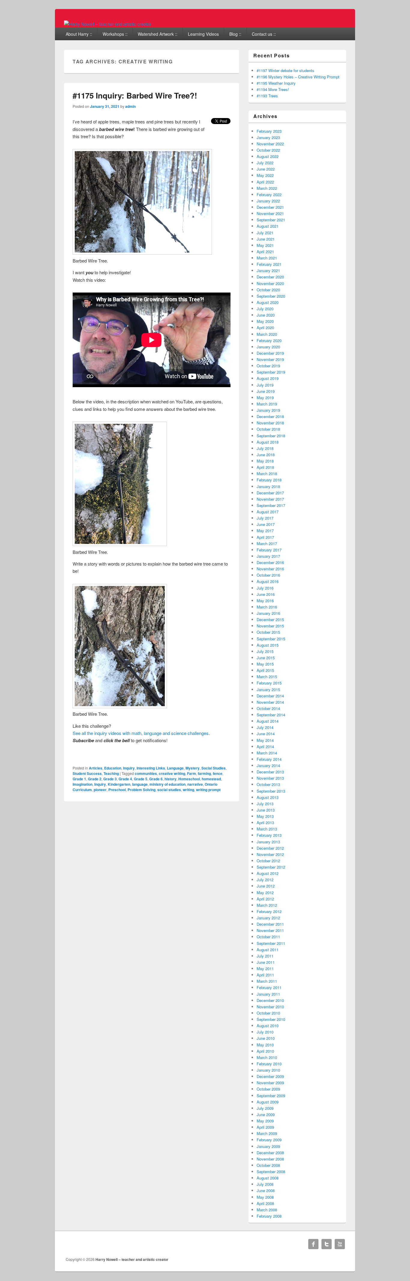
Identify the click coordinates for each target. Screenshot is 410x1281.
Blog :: (235, 34)
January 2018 (268, 486)
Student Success (87, 773)
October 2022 (268, 150)
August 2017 (268, 512)
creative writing (172, 773)
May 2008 (265, 1197)
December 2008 (270, 1152)
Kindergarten (119, 784)
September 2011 (271, 943)
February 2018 (269, 480)
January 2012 (268, 918)
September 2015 (271, 639)
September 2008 (271, 1171)
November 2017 (270, 499)
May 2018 (265, 461)
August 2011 (268, 949)
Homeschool (189, 779)
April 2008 (265, 1203)
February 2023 (269, 131)
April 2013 (265, 822)
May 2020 (265, 321)
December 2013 (270, 772)
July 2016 (265, 588)
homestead (211, 779)
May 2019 (265, 397)
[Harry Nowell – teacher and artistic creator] (107, 24)
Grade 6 (156, 779)
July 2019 (265, 385)
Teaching (111, 773)
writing (188, 789)
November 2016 (270, 569)
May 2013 (265, 816)
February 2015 (269, 683)
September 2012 (271, 867)
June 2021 (266, 239)
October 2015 (268, 632)
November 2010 (270, 1006)
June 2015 (266, 657)
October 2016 (268, 575)
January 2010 (268, 1070)
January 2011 (268, 994)
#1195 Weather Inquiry (276, 83)
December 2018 (270, 416)
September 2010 (271, 1019)
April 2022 (265, 182)
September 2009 (271, 1095)
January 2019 (268, 410)
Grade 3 (110, 779)
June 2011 (266, 962)
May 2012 (265, 892)
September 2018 (271, 436)
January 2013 (268, 842)
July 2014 (265, 727)
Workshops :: (115, 34)
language (140, 784)
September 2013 (271, 791)
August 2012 (268, 873)
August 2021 (268, 226)
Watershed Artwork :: (157, 34)
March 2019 (267, 404)
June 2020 (266, 315)
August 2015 (268, 645)
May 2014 (265, 740)
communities (146, 773)
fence (217, 773)
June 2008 (266, 1190)
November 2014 (270, 702)
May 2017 (265, 530)
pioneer (100, 789)
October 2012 (268, 861)
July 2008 (265, 1184)
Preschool (117, 789)
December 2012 (270, 848)
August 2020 (268, 302)
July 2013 (265, 803)
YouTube (340, 1244)
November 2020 (270, 283)
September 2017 (271, 505)
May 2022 (265, 175)
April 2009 (265, 1127)
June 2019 (266, 391)
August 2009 (268, 1102)
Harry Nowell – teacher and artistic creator (131, 1259)
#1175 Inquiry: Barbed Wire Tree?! (135, 95)
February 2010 (269, 1064)
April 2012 (265, 899)
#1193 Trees (267, 96)
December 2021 (270, 207)
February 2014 (269, 759)
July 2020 (265, 308)
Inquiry (129, 768)
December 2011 (270, 924)
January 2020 (268, 347)
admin (130, 106)
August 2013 (268, 797)
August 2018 (268, 442)
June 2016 (266, 594)
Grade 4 (125, 779)
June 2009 (266, 1114)
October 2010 (268, 1013)
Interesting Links (151, 768)
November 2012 (270, 854)
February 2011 (269, 987)
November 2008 (270, 1159)
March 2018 (267, 473)
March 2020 (267, 334)
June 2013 (266, 810)
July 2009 (265, 1108)
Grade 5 (140, 779)
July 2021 (265, 232)
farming (204, 773)
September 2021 (271, 220)
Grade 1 (79, 779)
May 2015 (265, 664)
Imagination (82, 784)
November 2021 (270, 213)
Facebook (313, 1244)
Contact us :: (264, 34)
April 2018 (265, 467)
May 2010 (265, 1045)
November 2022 (270, 144)
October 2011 (268, 937)
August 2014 (268, 721)
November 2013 (270, 778)
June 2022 (266, 169)
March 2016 (267, 607)
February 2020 (269, 340)
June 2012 (266, 886)
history (170, 779)
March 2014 (267, 753)
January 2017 (268, 556)
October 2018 (268, 429)
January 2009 (268, 1146)
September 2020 (271, 296)
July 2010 (265, 1032)
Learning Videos (203, 34)
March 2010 (267, 1057)
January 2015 (268, 689)
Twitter (326, 1244)
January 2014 (268, 765)
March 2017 (267, 543)
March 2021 (267, 258)
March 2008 (267, 1210)
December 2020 (270, 277)
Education (112, 768)
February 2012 (269, 911)
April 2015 (265, 670)
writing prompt (208, 789)
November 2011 (270, 930)
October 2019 (268, 366)
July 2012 (265, 879)
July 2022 (265, 162)
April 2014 (265, 746)
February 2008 (269, 1216)
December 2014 (270, 696)
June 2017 (266, 524)
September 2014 (271, 715)
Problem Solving (141, 789)
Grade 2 (94, 779)
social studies (169, 789)
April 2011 (265, 975)
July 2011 (265, 956)
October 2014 (268, 708)
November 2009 (270, 1082)
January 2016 (268, 613)
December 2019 (270, 353)
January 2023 (268, 137)
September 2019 (271, 372)
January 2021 (268, 270)
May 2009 (265, 1121)
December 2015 (270, 619)
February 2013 (269, 835)
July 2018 (265, 448)
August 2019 (268, 378)
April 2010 (265, 1051)
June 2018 (266, 454)
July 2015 (265, 651)
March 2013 (267, 829)
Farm (191, 773)
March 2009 (267, 1133)
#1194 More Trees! (273, 89)
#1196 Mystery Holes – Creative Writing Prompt (298, 77)
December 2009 (270, 1076)
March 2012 (267, 905)
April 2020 (265, 327)
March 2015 (267, 676)
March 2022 (267, 188)
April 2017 (265, 537)
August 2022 (268, 156)
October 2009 (268, 1089)
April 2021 (265, 251)
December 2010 (270, 1000)
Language (175, 768)
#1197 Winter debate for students (285, 70)
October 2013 (268, 784)
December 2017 (270, 493)
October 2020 (268, 290)
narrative (195, 784)
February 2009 (269, 1140)
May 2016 (265, 600)
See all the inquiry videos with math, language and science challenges (141, 733)
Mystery (192, 768)
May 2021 (265, 245)
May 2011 (265, 968)
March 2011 (267, 981)
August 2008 (268, 1178)
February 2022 (269, 194)
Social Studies (213, 768)
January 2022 (268, 201)
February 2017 (269, 550)
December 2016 (270, 562)
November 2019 (270, 359)
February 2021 (269, 264)
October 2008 (268, 1165)
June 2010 (266, 1038)
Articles (95, 768)
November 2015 (270, 626)
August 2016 (268, 581)
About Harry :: (79, 34)
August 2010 (268, 1025)
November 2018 (270, 423)
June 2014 (266, 733)
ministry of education (167, 784)
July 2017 (265, 518)
